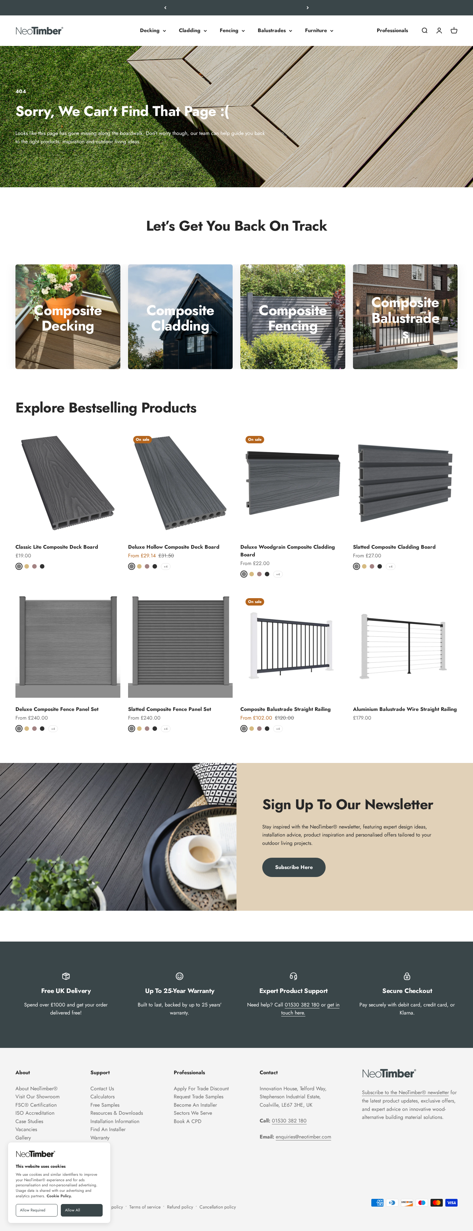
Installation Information (114, 1121)
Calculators (102, 1096)
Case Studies (29, 1121)
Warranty (99, 1137)
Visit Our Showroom (37, 1096)
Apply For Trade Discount (201, 1088)
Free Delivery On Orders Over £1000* (236, 8)
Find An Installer (107, 1129)
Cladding (189, 30)
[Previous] (165, 7)
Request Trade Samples (198, 1096)
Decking (150, 30)
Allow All (72, 1210)
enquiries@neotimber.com (303, 1136)
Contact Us (102, 1088)
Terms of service (145, 1207)
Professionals (392, 30)
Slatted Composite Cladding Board (394, 547)
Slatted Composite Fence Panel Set (169, 709)
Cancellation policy (217, 1207)
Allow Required (32, 1210)
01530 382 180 (302, 1004)
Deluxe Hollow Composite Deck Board (173, 547)
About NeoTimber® (36, 1088)
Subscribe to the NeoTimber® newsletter (405, 1092)
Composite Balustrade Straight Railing (285, 709)
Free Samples (104, 1105)
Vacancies (26, 1129)
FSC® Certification (36, 1105)
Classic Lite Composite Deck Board (56, 547)
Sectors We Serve (193, 1113)
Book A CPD (187, 1121)
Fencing (229, 30)
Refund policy (180, 1207)
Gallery (23, 1137)
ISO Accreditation (34, 1113)
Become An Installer (195, 1105)
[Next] (308, 7)
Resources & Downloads (116, 1113)
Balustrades (272, 30)
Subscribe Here (294, 867)
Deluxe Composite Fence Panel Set (56, 709)
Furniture (316, 30)
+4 (166, 566)
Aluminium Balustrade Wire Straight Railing (405, 709)
